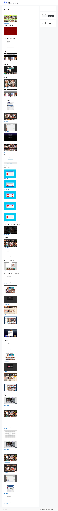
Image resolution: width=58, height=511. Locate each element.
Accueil (52, 2)
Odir (9, 2)
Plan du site (45, 509)
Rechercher (44, 14)
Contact (49, 509)
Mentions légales (53, 509)
